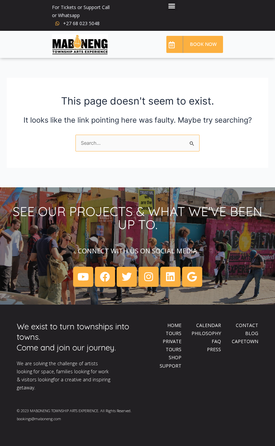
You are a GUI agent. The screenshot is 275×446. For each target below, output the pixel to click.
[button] (171, 5)
